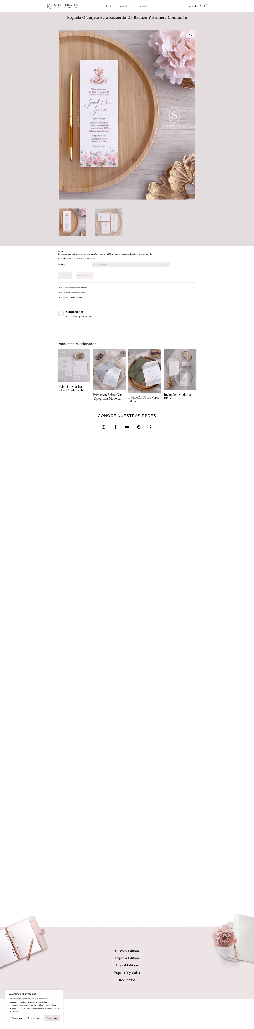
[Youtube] (127, 427)
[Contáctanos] (61, 313)
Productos (124, 5)
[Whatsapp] (150, 427)
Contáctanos (74, 311)
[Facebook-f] (115, 427)
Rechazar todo (34, 1018)
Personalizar (17, 1018)
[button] (190, 34)
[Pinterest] (138, 427)
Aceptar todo (52, 1018)
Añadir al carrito (85, 275)
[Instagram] (103, 427)
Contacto (143, 5)
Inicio (109, 5)
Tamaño (61, 265)
